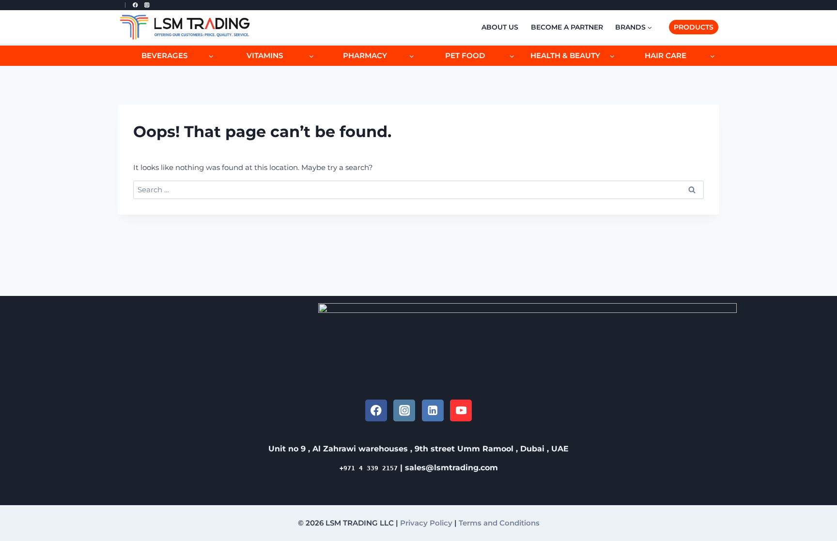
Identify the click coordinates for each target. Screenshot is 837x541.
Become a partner (567, 27)
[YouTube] (461, 410)
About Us (499, 27)
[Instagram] (147, 5)
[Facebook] (135, 5)
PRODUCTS (693, 27)
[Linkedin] (433, 410)
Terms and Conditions (499, 522)
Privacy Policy (426, 522)
